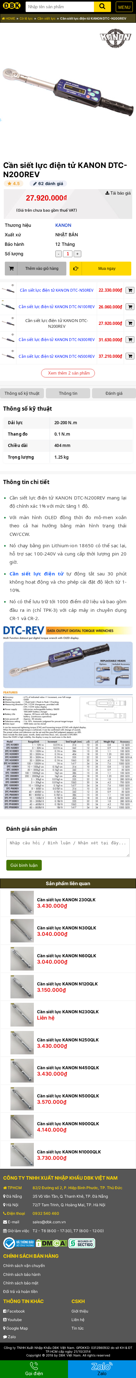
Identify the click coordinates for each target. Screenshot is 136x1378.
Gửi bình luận (24, 865)
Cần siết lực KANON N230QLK (68, 1011)
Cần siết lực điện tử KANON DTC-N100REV (57, 306)
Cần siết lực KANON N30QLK (66, 927)
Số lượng (14, 253)
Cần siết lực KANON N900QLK (68, 1123)
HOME (10, 18)
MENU (124, 7)
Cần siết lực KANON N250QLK (68, 1039)
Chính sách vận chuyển (24, 1265)
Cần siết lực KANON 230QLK (66, 899)
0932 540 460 (46, 1213)
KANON (63, 225)
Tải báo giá (120, 193)
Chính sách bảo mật (20, 1283)
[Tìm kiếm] (102, 5)
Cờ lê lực (26, 18)
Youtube (14, 1319)
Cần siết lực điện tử (36, 573)
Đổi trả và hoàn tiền (20, 1291)
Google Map (16, 1328)
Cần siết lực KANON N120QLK (67, 983)
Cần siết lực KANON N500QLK (68, 1095)
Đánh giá (114, 393)
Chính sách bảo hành (21, 1274)
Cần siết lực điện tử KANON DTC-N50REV (57, 290)
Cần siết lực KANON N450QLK (68, 1067)
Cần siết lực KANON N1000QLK (69, 1151)
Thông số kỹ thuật (22, 393)
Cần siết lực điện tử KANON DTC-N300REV (57, 339)
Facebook (15, 1311)
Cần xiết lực (46, 18)
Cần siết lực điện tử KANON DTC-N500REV (57, 356)
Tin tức (77, 1328)
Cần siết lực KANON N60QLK (66, 955)
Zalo (11, 1336)
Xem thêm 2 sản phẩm (69, 373)
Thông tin (68, 393)
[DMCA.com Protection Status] (51, 1242)
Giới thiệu (79, 1311)
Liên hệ (77, 1319)
